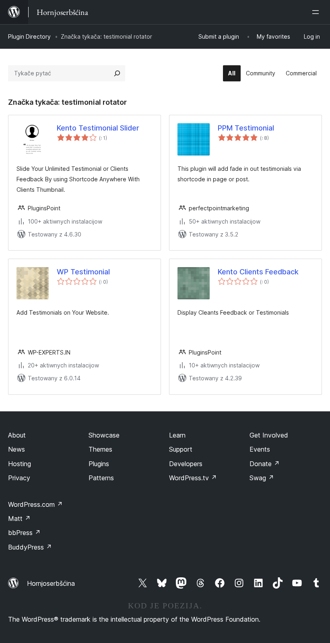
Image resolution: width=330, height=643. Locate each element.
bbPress (24, 533)
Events (260, 449)
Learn (177, 435)
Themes (100, 449)
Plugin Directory (29, 36)
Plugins (99, 464)
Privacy (19, 478)
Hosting (19, 464)
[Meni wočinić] (317, 12)
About (17, 435)
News (16, 449)
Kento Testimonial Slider (98, 128)
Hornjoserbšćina (51, 583)
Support (180, 449)
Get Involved (269, 435)
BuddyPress (30, 547)
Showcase (104, 435)
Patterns (101, 478)
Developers (185, 464)
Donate (265, 464)
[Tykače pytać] (117, 73)
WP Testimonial (83, 272)
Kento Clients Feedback (258, 272)
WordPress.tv (193, 478)
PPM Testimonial (246, 128)
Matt (19, 518)
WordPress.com (35, 504)
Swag (262, 478)
